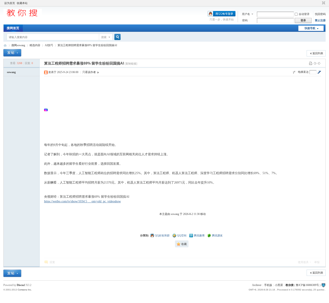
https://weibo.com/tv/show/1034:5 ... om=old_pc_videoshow (82, 201)
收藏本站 (22, 3)
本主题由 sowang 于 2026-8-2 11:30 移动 (182, 214)
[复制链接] (131, 63)
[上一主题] (315, 63)
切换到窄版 (323, 3)
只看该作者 (89, 72)
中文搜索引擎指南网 (5, 45)
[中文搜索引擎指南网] (22, 16)
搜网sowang (18, 45)
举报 (317, 262)
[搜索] (117, 37)
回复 (52, 262)
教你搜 (290, 285)
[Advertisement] (183, 109)
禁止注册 (320, 20)
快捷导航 (310, 28)
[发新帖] (12, 52)
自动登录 (304, 14)
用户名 (246, 14)
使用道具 (303, 262)
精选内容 (35, 45)
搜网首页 (13, 28)
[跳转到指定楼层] (319, 72)
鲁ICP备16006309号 (307, 285)
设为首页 (9, 3)
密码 (245, 20)
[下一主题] (319, 63)
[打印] (310, 63)
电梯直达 (303, 72)
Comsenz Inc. (25, 289)
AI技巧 (49, 45)
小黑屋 (279, 285)
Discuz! (21, 285)
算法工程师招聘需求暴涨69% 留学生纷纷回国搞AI (87, 45)
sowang (11, 72)
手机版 (268, 285)
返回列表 (317, 53)
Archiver (256, 285)
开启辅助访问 (319, 3)
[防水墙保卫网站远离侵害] (323, 285)
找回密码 (320, 14)
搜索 (104, 37)
